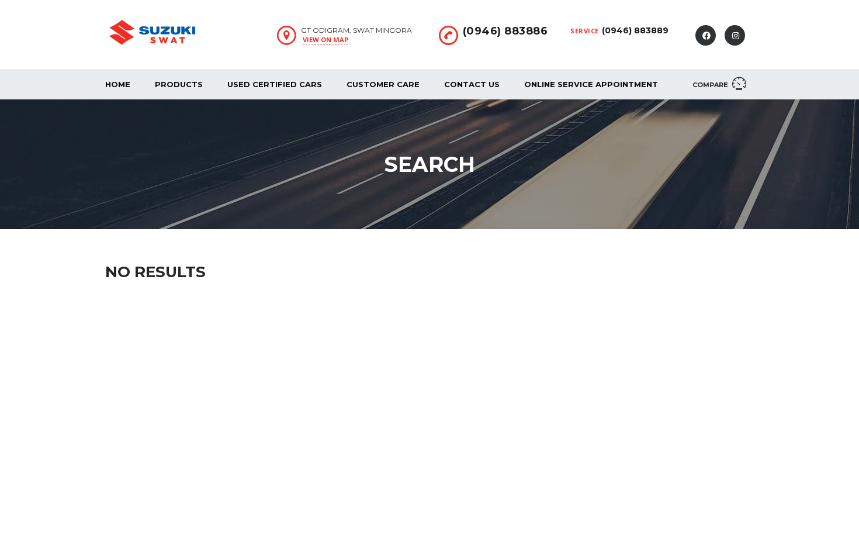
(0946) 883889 (635, 30)
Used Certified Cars (274, 84)
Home (117, 84)
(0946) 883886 (505, 31)
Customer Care (383, 84)
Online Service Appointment (591, 84)
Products (179, 84)
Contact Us (472, 84)
